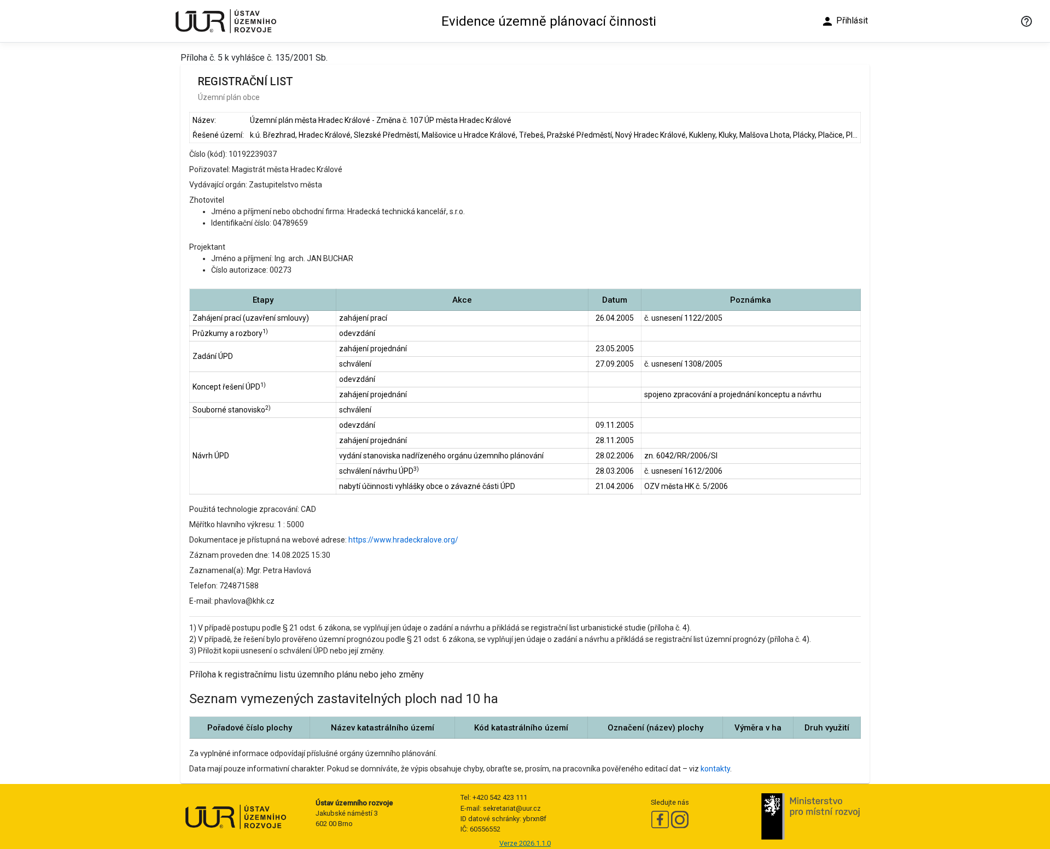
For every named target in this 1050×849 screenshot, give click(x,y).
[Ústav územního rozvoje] (225, 21)
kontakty (715, 768)
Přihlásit (844, 21)
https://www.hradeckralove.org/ (403, 539)
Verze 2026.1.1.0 (525, 843)
